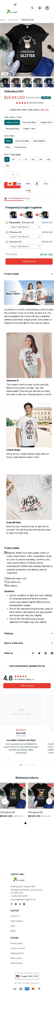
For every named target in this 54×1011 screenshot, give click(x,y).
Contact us (15, 916)
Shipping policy (17, 953)
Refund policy (16, 963)
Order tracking (16, 921)
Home (2, 20)
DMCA (13, 931)
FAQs (12, 926)
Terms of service (17, 948)
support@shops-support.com (23, 899)
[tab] (20, 765)
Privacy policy (16, 943)
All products (13, 20)
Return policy (16, 958)
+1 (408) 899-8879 (18, 896)
